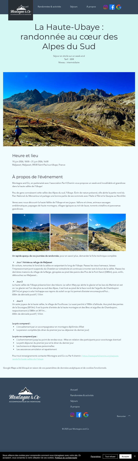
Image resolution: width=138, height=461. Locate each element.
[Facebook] (112, 7)
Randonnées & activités (82, 395)
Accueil (74, 389)
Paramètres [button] (96, 456)
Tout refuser (110, 456)
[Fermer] (134, 456)
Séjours (74, 401)
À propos (75, 406)
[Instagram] (105, 7)
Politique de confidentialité (66, 457)
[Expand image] (31, 232)
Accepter (125, 456)
